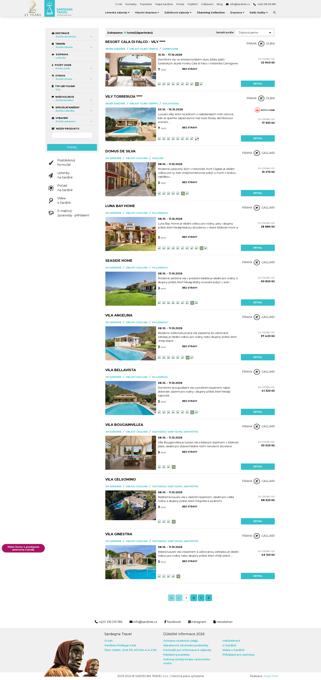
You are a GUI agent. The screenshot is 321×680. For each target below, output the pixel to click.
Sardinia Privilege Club (120, 645)
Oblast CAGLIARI (137, 158)
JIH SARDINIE (113, 158)
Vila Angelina (118, 315)
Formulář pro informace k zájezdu (187, 650)
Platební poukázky (176, 654)
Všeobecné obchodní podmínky (185, 645)
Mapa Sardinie (164, 4)
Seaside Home (118, 261)
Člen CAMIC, (112, 650)
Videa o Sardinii (64, 200)
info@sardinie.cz (239, 4)
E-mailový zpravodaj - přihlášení (73, 213)
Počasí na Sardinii (64, 188)
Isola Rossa (170, 103)
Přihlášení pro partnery (238, 654)
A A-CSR (150, 650)
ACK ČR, (127, 650)
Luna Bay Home (120, 206)
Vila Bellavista (120, 370)
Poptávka (146, 4)
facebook (173, 622)
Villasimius (160, 213)
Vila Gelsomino (120, 479)
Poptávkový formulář (66, 163)
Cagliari (157, 158)
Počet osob (62, 65)
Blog (220, 4)
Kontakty (131, 4)
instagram (198, 622)
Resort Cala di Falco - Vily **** (135, 42)
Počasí (180, 4)
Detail (257, 83)
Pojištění (193, 4)
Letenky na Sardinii (64, 175)
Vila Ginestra (118, 534)
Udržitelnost (231, 640)
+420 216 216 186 (266, 4)
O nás (118, 4)
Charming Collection (211, 12)
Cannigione (170, 48)
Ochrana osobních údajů (180, 640)
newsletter (224, 622)
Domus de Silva (120, 151)
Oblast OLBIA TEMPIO (143, 48)
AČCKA (139, 650)
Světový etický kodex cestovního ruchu (186, 661)
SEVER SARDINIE (115, 48)
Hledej (72, 147)
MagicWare (271, 676)
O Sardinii (229, 645)
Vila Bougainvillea (124, 425)
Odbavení (207, 4)
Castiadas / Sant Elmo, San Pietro (175, 431)
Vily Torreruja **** (123, 97)
